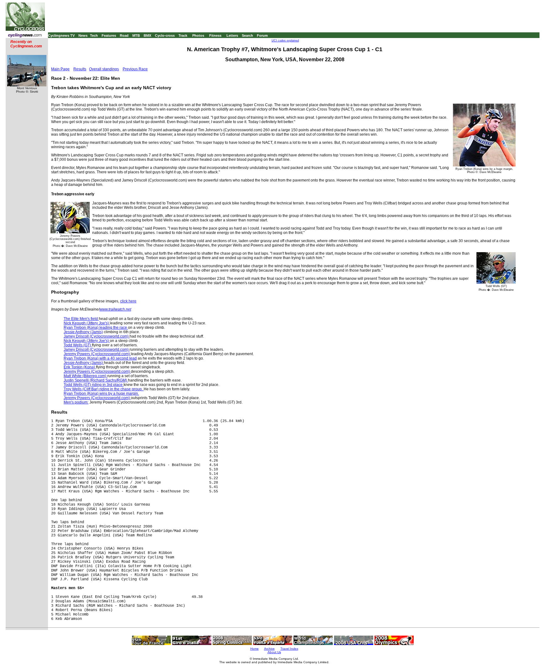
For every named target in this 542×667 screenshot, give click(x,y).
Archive (269, 648)
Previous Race (135, 69)
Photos (198, 35)
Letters (232, 35)
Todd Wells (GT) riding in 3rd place (94, 384)
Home (254, 648)
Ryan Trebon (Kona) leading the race (96, 327)
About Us (274, 652)
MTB (136, 35)
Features (109, 35)
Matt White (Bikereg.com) (85, 376)
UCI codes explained (285, 40)
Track (182, 35)
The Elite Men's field (81, 319)
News (83, 35)
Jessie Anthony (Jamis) (83, 332)
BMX (147, 35)
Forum (262, 35)
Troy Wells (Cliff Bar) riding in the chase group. (104, 389)
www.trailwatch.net (115, 309)
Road (124, 35)
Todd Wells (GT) (78, 345)
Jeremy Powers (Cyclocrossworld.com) (97, 354)
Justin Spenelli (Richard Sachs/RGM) (96, 380)
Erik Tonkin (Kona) (80, 367)
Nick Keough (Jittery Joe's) (87, 323)
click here (128, 301)
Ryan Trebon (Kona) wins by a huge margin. (101, 393)
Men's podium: (76, 402)
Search (247, 35)
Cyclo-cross (165, 35)
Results (79, 69)
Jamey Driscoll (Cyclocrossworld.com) (97, 336)
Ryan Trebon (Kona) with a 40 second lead (100, 358)
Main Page (60, 69)
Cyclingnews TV (61, 35)
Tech (94, 35)
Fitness (215, 35)
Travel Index (289, 648)
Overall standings (104, 69)
